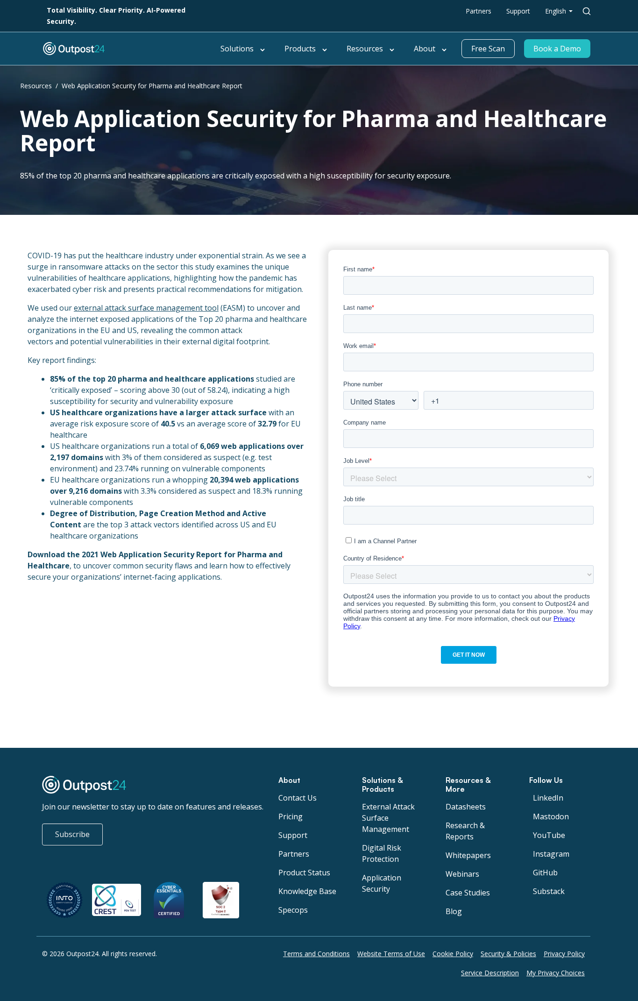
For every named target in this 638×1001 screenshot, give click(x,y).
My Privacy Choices (555, 972)
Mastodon (551, 816)
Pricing (290, 816)
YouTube (549, 835)
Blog (454, 911)
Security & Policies (508, 953)
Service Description (490, 972)
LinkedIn (548, 798)
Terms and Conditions (316, 953)
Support (518, 11)
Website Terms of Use (391, 953)
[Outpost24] (127, 48)
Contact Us (297, 798)
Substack (549, 891)
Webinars (462, 874)
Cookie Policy (452, 953)
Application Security (381, 883)
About (424, 48)
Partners (478, 11)
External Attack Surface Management (388, 818)
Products (300, 48)
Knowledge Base (307, 891)
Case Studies (468, 892)
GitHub (545, 872)
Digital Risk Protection (381, 853)
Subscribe (72, 834)
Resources (365, 48)
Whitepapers (468, 855)
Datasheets (466, 807)
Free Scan (488, 48)
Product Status (304, 872)
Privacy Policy (564, 953)
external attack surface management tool (146, 308)
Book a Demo (557, 48)
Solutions (237, 48)
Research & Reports (465, 831)
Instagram (551, 854)
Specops (293, 910)
